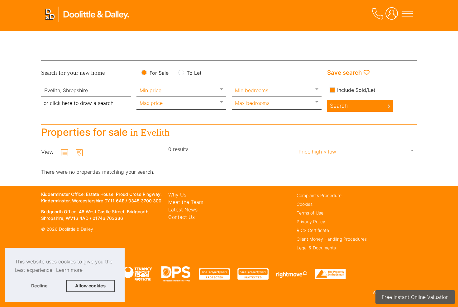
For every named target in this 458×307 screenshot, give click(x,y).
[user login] (392, 16)
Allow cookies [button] (90, 285)
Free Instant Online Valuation (415, 297)
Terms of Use (310, 212)
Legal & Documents (316, 247)
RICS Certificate (313, 230)
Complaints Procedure (319, 195)
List (64, 152)
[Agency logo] (88, 23)
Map (79, 152)
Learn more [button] (69, 270)
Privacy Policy (311, 221)
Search (339, 105)
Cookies (304, 204)
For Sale (159, 73)
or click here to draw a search (78, 103)
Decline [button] (39, 285)
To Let (194, 73)
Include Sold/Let (356, 89)
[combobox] (86, 90)
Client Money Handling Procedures (332, 239)
